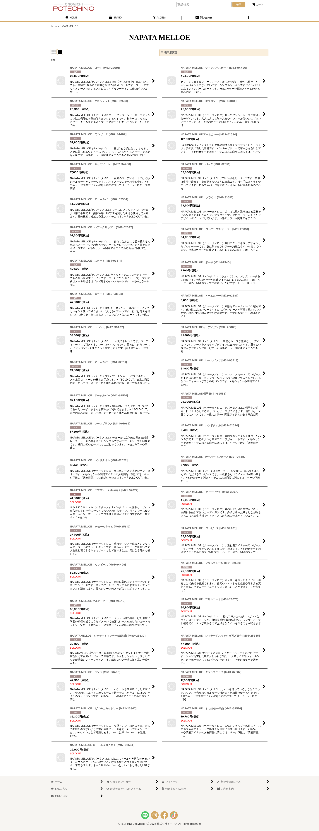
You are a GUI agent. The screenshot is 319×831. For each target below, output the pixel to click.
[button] (248, 17)
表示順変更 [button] (170, 52)
